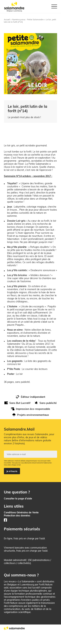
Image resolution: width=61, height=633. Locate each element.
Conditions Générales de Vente (21, 512)
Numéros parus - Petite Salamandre (28, 19)
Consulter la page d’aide (18, 498)
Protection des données (17, 515)
